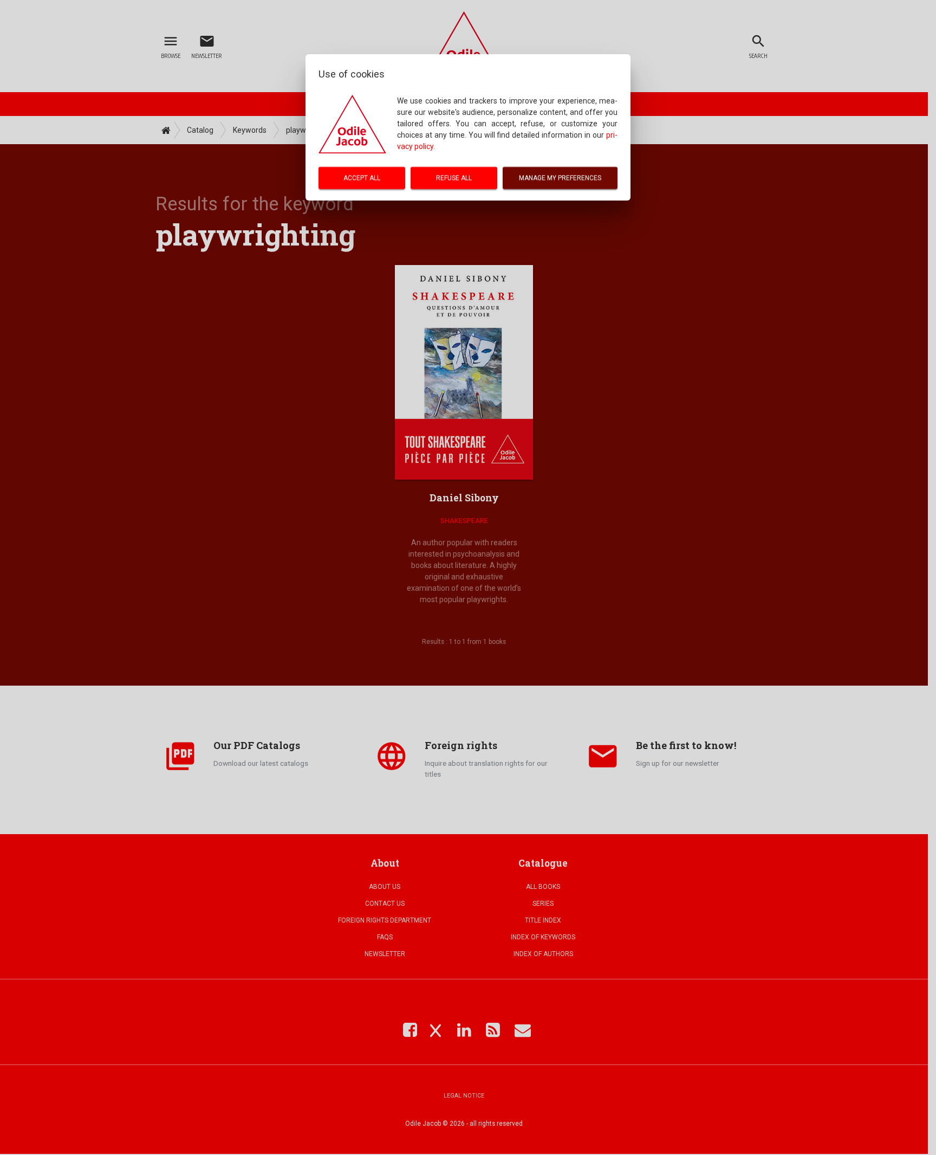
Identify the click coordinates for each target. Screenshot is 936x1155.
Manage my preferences (560, 178)
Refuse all (454, 178)
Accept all (361, 178)
